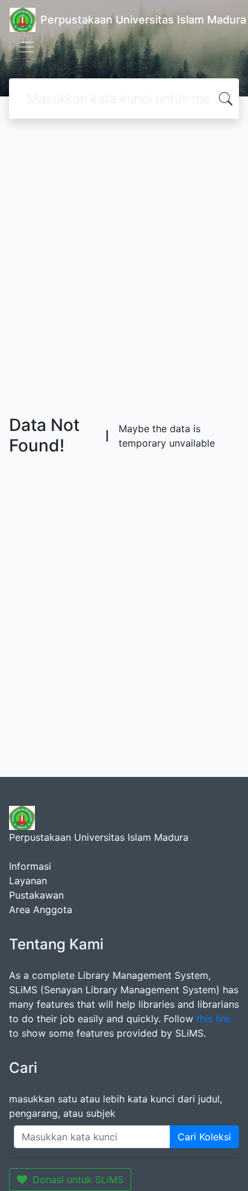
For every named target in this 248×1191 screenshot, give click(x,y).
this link (213, 1019)
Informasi (30, 866)
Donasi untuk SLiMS (78, 1180)
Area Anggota (40, 909)
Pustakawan (36, 895)
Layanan (28, 881)
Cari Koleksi (204, 1137)
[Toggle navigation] (26, 47)
